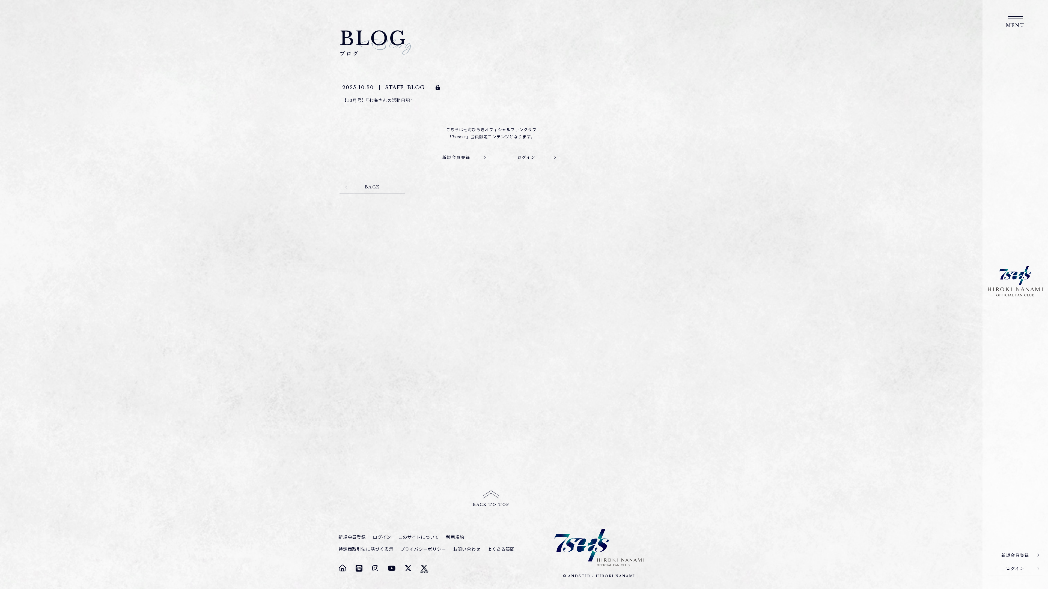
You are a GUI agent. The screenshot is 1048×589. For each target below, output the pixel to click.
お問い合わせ (467, 549)
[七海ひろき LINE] (359, 568)
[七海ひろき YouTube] (392, 568)
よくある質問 (501, 549)
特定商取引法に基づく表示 (366, 549)
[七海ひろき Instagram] (375, 568)
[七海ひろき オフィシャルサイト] (342, 568)
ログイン (382, 537)
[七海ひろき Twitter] (408, 568)
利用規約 (455, 537)
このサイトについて (418, 537)
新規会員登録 (352, 537)
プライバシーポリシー (423, 549)
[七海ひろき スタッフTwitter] (424, 568)
